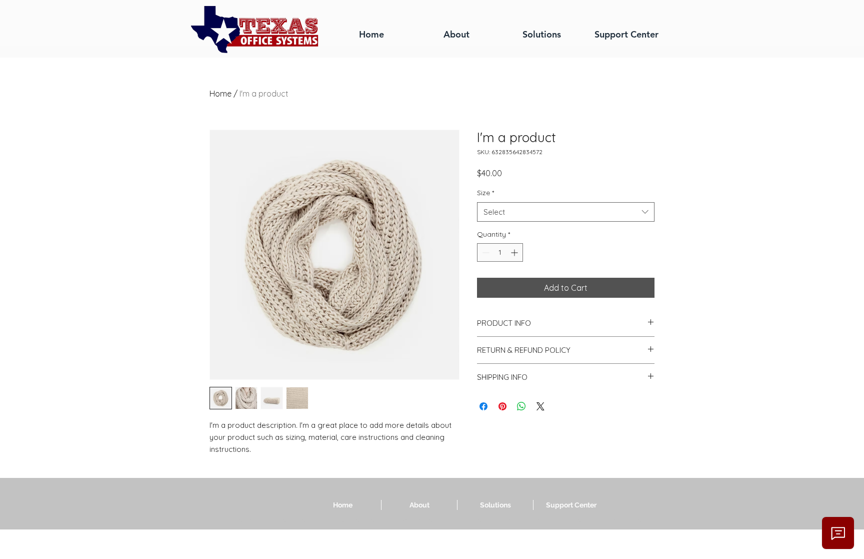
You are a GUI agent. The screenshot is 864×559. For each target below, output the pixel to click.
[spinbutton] (500, 252)
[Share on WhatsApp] (522, 406)
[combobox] (565, 212)
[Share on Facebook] (484, 406)
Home (221, 94)
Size (485, 192)
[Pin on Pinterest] (502, 406)
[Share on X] (540, 406)
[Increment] (515, 252)
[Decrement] (484, 252)
